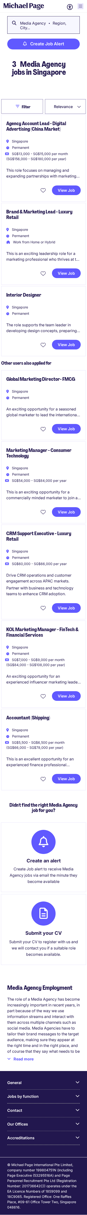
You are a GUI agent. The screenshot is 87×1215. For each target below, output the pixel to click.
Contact (14, 1110)
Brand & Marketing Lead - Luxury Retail (39, 214)
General (14, 1083)
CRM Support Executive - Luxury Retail (38, 536)
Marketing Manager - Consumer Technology (39, 453)
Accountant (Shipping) (28, 718)
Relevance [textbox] (63, 106)
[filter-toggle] (19, 106)
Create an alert (44, 861)
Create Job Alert (47, 43)
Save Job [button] (44, 190)
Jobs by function (23, 1096)
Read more (24, 1059)
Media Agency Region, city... (43, 25)
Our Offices (17, 1124)
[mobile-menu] (80, 6)
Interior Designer (23, 295)
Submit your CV (43, 933)
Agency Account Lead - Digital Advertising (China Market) (36, 126)
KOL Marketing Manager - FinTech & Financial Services (42, 632)
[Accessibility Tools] (70, 7)
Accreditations (21, 1138)
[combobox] (65, 106)
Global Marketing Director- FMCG (40, 379)
